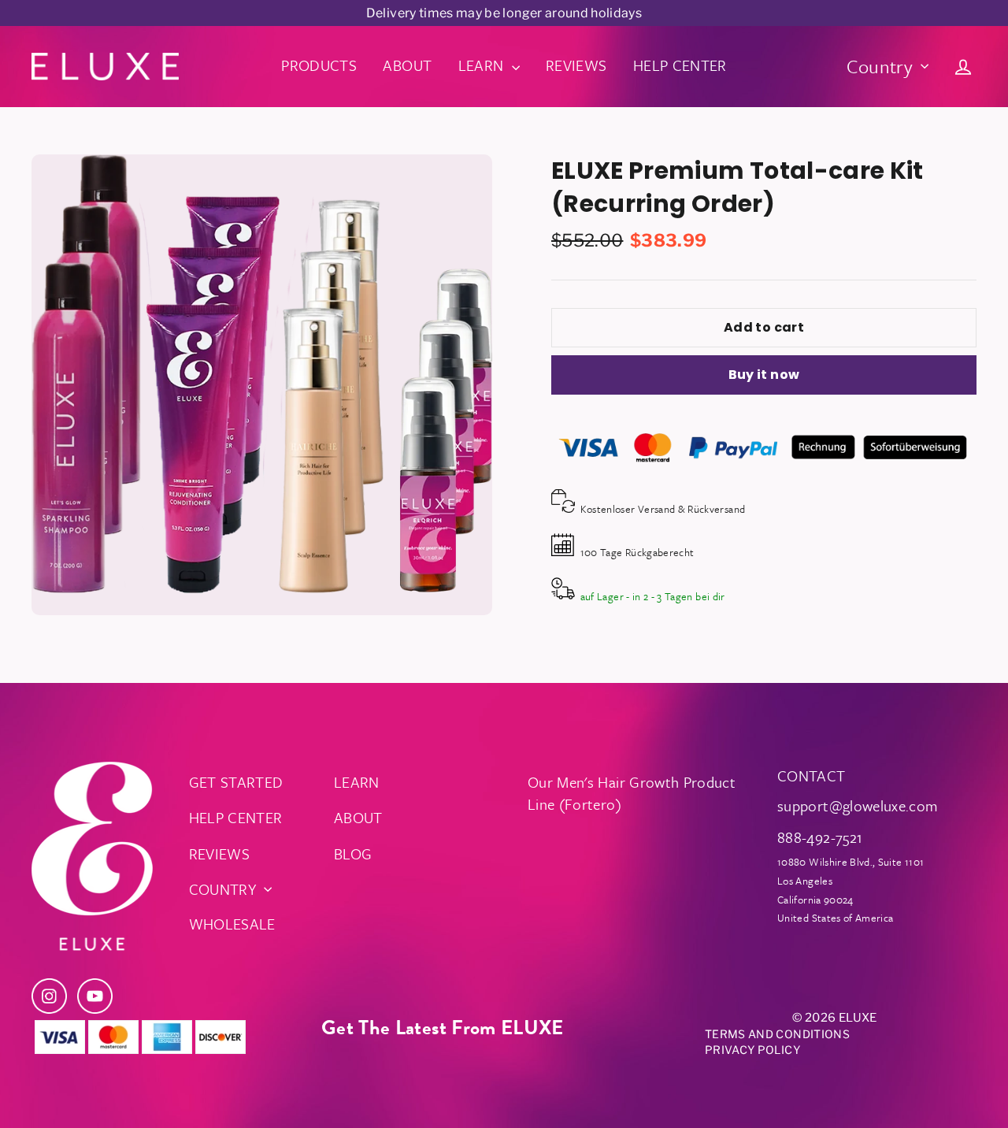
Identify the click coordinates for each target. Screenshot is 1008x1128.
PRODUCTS (319, 65)
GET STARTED (236, 781)
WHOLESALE (232, 923)
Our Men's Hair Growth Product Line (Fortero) (632, 792)
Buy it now (764, 374)
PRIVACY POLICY (752, 1049)
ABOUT (407, 65)
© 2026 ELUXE (834, 1018)
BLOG (353, 853)
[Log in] (963, 66)
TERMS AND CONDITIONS (777, 1034)
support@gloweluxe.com (857, 805)
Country (880, 66)
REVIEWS (576, 65)
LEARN (483, 65)
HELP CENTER (680, 65)
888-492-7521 (819, 837)
